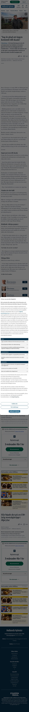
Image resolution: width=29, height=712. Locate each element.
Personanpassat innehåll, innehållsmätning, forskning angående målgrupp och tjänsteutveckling (12, 348)
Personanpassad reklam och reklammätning (10, 344)
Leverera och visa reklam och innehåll (9, 368)
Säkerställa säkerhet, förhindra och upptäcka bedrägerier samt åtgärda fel (13, 365)
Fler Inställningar (14, 407)
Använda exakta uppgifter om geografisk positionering (12, 354)
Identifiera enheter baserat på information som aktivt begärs (12, 358)
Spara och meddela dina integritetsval (9, 371)
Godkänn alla (14, 403)
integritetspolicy (15, 397)
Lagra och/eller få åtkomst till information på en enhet (12, 341)
